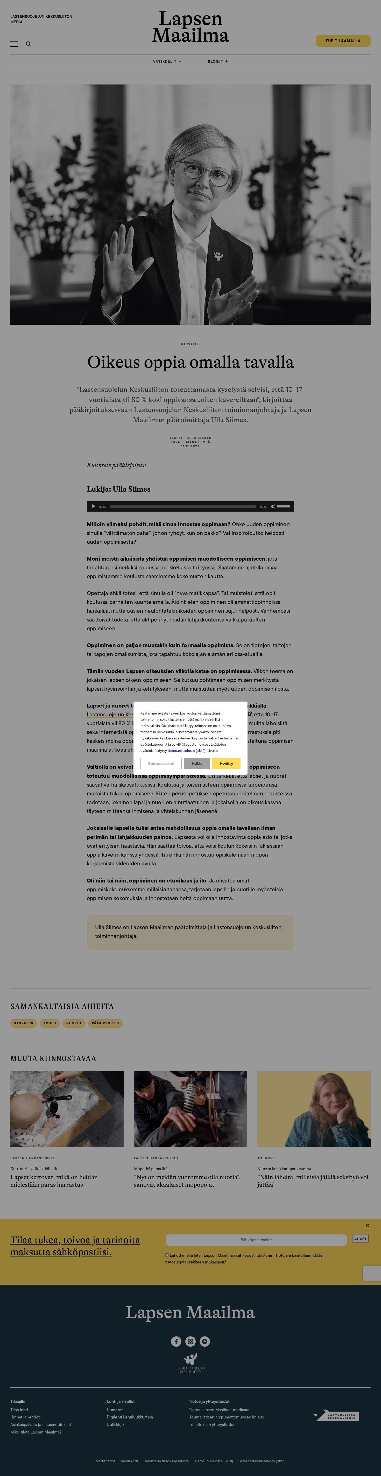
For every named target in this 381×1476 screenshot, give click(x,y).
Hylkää (197, 763)
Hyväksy (226, 763)
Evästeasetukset (161, 763)
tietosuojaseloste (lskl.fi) (186, 750)
